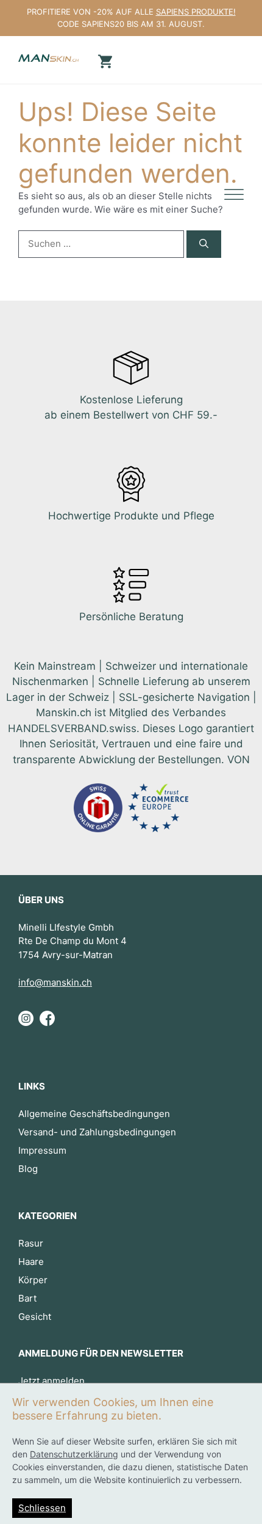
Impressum (42, 1150)
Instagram (26, 1023)
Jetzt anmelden (51, 1381)
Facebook (47, 1023)
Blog (28, 1168)
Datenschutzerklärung (74, 1454)
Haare (31, 1261)
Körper (33, 1280)
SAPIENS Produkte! (196, 11)
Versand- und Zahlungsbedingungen (97, 1132)
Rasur (30, 1243)
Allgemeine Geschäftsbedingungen (94, 1113)
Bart (27, 1298)
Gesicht (34, 1316)
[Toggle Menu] (234, 195)
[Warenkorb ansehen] (103, 60)
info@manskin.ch (55, 982)
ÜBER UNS (41, 900)
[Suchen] (203, 244)
